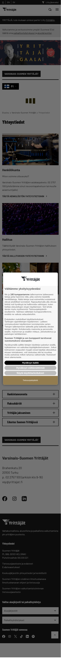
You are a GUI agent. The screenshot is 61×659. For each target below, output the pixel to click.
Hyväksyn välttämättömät (30, 368)
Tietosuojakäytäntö (30, 380)
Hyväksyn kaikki (30, 362)
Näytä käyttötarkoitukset (30, 373)
